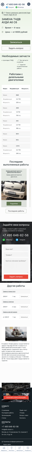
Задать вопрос (16, 48)
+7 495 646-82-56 (15, 4)
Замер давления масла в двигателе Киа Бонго (14, 171)
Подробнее (14, 203)
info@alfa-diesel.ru (7, 429)
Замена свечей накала (10, 312)
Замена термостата (9, 291)
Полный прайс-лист (16, 387)
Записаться (16, 42)
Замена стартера (8, 302)
